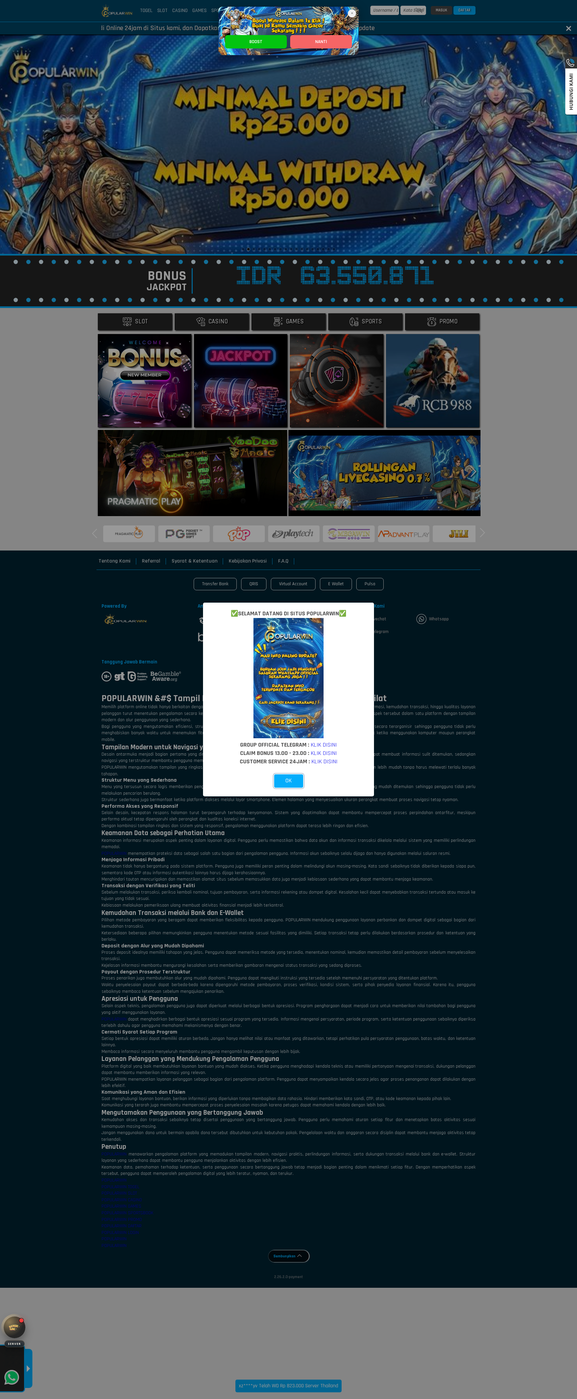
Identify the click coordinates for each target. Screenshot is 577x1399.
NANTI (321, 42)
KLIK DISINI (324, 745)
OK (288, 780)
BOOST (255, 42)
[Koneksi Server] (14, 1327)
